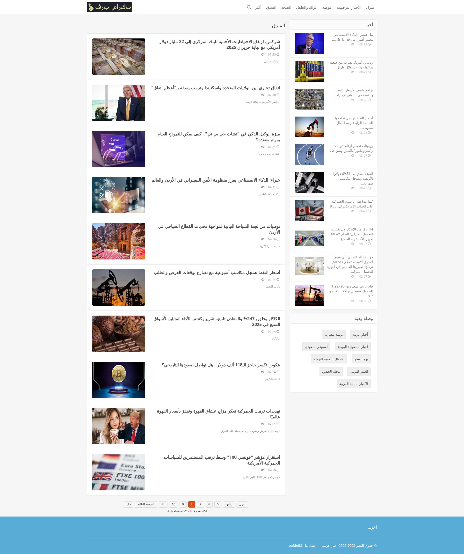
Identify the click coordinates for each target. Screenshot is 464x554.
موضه (327, 7)
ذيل (129, 504)
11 (163, 504)
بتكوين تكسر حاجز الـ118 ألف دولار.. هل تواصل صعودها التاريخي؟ (221, 365)
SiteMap (295, 545)
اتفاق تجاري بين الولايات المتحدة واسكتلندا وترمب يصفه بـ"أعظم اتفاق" (215, 87)
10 (173, 504)
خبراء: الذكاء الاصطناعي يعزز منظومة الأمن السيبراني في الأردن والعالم (216, 180)
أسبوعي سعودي (316, 346)
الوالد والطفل (306, 7)
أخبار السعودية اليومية (352, 346)
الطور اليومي (359, 371)
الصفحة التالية (146, 504)
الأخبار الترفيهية (349, 7)
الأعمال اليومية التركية (329, 359)
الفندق (271, 7)
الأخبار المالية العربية (353, 383)
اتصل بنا (310, 545)
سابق (229, 504)
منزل (370, 7)
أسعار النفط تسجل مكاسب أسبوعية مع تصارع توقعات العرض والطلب (217, 272)
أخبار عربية (360, 334)
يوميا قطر (361, 359)
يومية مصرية (334, 334)
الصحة (286, 7)
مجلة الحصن (331, 371)
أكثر (258, 7)
